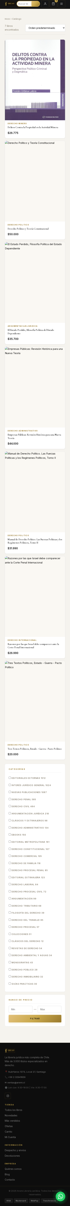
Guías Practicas (24, 984)
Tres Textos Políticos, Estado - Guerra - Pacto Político (35, 748)
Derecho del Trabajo (27, 920)
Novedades (11, 1115)
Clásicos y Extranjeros (29, 820)
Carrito (8, 1131)
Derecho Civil (23, 806)
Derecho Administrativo (30, 827)
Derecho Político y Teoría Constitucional (28, 228)
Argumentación (23, 898)
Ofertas (9, 1126)
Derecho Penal (23, 799)
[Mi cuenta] (45, 4)
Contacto (10, 1179)
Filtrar (35, 1018)
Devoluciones (12, 1155)
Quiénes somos (13, 1169)
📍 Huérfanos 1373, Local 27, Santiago (25, 1071)
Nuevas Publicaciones (29, 792)
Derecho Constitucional (30, 849)
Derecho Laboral (24, 884)
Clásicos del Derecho (27, 941)
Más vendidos (12, 1120)
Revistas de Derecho (26, 948)
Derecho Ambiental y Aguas (31, 955)
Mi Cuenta (10, 1137)
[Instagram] (8, 1096)
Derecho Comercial (26, 856)
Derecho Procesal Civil (28, 891)
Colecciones (21, 934)
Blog (7, 1174)
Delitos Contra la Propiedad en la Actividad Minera (33, 127)
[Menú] (61, 4)
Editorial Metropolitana (30, 842)
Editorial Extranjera (28, 877)
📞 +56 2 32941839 (15, 1077)
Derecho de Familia (26, 863)
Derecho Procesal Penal (29, 870)
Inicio (7, 19)
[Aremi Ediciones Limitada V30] (10, 4)
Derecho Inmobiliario (27, 976)
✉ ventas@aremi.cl (15, 1082)
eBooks (18, 834)
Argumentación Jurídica (30, 813)
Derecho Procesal (25, 927)
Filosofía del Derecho (27, 913)
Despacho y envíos (15, 1150)
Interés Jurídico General (31, 785)
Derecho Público (24, 969)
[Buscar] (35, 3)
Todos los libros (13, 1110)
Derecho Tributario (26, 906)
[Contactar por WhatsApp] (60, 1196)
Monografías (22, 962)
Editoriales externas (28, 778)
